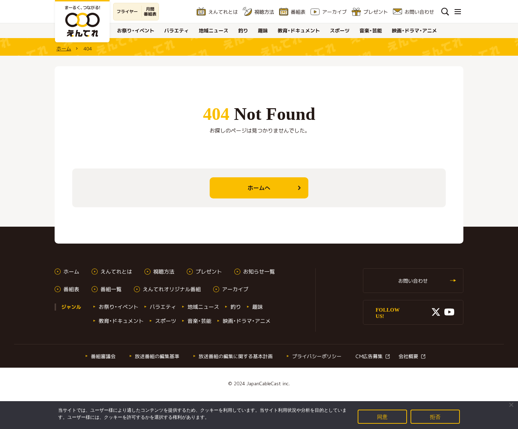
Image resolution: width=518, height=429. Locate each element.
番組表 (298, 11)
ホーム (63, 48)
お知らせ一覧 (259, 271)
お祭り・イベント (135, 30)
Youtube (449, 311)
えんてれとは (223, 11)
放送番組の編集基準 (157, 356)
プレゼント (375, 11)
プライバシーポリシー (316, 356)
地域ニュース (213, 30)
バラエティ (176, 30)
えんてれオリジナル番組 (172, 289)
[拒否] (510, 404)
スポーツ (340, 30)
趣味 (263, 30)
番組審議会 (103, 356)
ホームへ (259, 188)
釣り (243, 30)
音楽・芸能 (370, 30)
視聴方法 (264, 11)
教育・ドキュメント (299, 30)
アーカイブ (334, 11)
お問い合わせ (419, 11)
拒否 (435, 416)
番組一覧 (111, 289)
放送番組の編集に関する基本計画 (236, 356)
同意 (382, 416)
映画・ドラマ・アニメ (414, 30)
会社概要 (408, 356)
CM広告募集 (369, 356)
